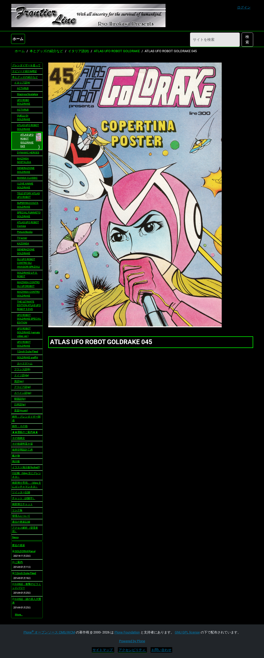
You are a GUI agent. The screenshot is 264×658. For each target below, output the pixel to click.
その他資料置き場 (22, 443)
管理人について (21, 515)
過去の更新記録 (21, 521)
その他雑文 (18, 438)
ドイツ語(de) (21, 375)
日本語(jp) (20, 404)
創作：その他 (20, 426)
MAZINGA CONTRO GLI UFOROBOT (28, 284)
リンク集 (17, 510)
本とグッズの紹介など (46, 51)
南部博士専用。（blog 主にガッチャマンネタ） (26, 484)
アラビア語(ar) (22, 386)
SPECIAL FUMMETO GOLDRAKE (28, 214)
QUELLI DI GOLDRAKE (23, 117)
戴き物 (16, 455)
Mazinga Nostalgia (27, 94)
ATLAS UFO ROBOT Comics (28, 224)
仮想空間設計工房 (22, 449)
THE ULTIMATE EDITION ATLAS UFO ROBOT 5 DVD (29, 305)
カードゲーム (24, 363)
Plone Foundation (127, 632)
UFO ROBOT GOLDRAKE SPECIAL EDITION (29, 319)
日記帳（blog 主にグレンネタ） (26, 475)
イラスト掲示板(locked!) (26, 467)
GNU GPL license (187, 632)
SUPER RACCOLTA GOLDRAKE (27, 205)
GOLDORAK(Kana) (25, 551)
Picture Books (24, 231)
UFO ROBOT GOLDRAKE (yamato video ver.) (28, 332)
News (15, 537)
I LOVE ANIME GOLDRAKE (25, 185)
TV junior (22, 237)
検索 (247, 39)
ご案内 (18, 562)
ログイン (244, 7)
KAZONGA (23, 243)
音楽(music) (21, 410)
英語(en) (19, 381)
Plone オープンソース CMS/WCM (49, 632)
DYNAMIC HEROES (28, 152)
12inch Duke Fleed (27, 351)
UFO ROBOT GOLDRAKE (24, 343)
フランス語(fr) (22, 369)
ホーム (18, 39)
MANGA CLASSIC (27, 177)
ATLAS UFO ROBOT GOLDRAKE (117, 51)
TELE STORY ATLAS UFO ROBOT (28, 195)
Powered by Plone (132, 641)
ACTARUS (23, 88)
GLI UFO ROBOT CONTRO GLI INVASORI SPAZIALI (28, 263)
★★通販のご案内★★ (25, 432)
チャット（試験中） (23, 498)
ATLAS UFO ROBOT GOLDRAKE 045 (27, 140)
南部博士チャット (22, 504)
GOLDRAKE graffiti (27, 357)
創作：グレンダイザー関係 (26, 418)
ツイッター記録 (21, 492)
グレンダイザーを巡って (26, 65)
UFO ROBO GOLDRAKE (23, 102)
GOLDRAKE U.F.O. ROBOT (27, 274)
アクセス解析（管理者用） (25, 529)
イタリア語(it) (78, 51)
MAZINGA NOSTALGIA (24, 160)
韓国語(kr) (20, 398)
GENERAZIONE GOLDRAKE (26, 170)
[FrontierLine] (88, 15)
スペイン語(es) (22, 392)
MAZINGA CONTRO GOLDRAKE (28, 293)
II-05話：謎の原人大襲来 (26, 601)
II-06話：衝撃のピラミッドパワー (26, 586)
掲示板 (16, 461)
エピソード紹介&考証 (24, 71)
